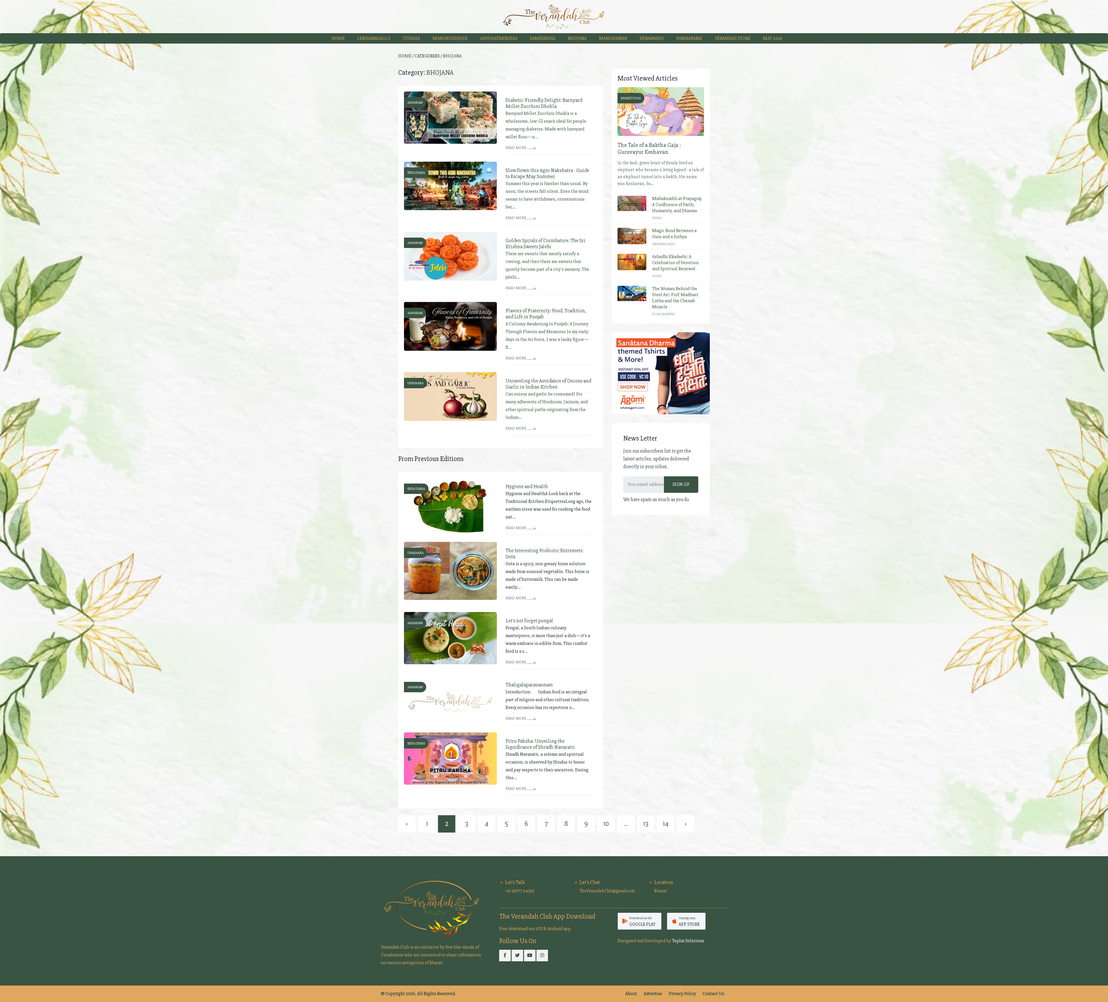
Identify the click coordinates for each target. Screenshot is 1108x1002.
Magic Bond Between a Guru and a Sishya (674, 234)
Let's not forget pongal (529, 621)
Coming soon (689, 921)
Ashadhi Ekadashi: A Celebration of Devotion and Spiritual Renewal (675, 263)
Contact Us (713, 994)
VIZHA (657, 218)
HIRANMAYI (652, 38)
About (631, 994)
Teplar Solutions (688, 941)
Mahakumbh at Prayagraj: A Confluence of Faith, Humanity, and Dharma (677, 205)
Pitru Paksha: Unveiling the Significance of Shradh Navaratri (540, 744)
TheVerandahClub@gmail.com (607, 890)
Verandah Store (732, 38)
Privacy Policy (682, 994)
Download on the (642, 921)
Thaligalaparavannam (529, 685)
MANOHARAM (613, 38)
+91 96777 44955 (519, 890)
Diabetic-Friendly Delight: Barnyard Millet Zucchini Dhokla (544, 103)
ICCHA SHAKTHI (663, 314)
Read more (516, 147)
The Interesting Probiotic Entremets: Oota (544, 554)
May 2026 (773, 38)
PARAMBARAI (689, 38)
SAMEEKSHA (542, 38)
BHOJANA (577, 38)
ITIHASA (411, 38)
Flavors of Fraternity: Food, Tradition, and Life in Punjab (546, 314)
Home (338, 38)
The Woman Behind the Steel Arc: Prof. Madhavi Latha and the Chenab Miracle (675, 298)
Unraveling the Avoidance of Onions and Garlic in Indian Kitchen (548, 384)
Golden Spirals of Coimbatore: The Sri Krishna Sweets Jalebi (546, 244)
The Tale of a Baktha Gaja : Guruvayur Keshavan (649, 149)
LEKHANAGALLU (374, 38)
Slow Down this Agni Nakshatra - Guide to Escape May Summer (547, 173)
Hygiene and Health (527, 487)
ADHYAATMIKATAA (498, 38)
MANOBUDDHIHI (450, 38)
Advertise (653, 994)
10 (606, 824)
